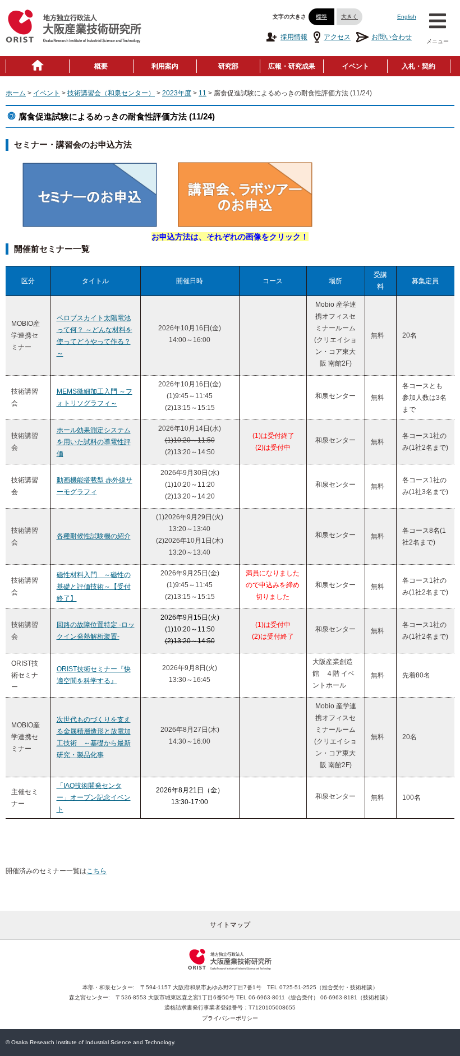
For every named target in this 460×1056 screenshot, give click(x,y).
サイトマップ (230, 925)
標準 (321, 16)
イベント (355, 66)
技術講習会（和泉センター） (111, 93)
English (406, 16)
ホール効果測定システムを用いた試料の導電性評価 (94, 442)
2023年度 (176, 93)
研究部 (228, 66)
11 (202, 93)
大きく (349, 16)
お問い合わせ (391, 37)
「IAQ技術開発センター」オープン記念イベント (94, 797)
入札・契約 (418, 66)
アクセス (337, 37)
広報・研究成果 (291, 66)
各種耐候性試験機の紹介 (94, 536)
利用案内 (164, 66)
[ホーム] (37, 66)
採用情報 (293, 37)
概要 (101, 66)
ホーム (16, 93)
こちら (96, 871)
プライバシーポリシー (230, 1018)
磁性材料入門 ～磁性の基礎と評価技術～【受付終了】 (94, 586)
